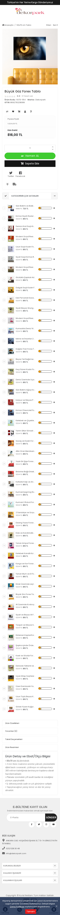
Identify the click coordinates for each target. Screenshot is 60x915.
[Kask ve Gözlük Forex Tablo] (11, 658)
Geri (49, 25)
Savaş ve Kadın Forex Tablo (26, 441)
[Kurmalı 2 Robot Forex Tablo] (11, 504)
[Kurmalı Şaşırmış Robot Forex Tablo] (11, 494)
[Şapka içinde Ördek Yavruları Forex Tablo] (11, 648)
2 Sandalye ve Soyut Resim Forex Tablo (26, 512)
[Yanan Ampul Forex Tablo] (11, 545)
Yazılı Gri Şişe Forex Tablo (26, 461)
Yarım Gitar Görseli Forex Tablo (26, 430)
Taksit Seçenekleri (13, 739)
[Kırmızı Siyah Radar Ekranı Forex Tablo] (11, 218)
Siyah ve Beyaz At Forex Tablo (26, 614)
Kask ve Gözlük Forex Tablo (26, 655)
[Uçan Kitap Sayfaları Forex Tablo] (11, 678)
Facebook (20, 176)
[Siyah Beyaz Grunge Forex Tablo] (11, 310)
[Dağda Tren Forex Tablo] (11, 351)
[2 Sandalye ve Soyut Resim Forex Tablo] (11, 515)
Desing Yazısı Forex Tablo (26, 522)
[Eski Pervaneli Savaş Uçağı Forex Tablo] (11, 300)
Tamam (31, 911)
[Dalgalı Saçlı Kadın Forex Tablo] (11, 290)
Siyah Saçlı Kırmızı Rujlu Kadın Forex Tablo (26, 257)
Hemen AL (32, 156)
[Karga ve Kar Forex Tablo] (11, 566)
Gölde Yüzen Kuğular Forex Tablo (26, 706)
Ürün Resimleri (12, 747)
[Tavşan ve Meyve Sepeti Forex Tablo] (11, 627)
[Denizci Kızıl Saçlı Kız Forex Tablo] (11, 228)
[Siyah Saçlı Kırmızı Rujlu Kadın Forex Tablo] (11, 259)
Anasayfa (8, 25)
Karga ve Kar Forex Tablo (26, 563)
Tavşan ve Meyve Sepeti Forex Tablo (26, 625)
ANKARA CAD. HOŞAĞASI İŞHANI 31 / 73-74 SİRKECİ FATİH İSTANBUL (29, 842)
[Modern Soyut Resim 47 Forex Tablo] (11, 239)
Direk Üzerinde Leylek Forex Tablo (26, 584)
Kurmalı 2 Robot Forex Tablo (26, 502)
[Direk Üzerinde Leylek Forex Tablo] (11, 586)
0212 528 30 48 (13, 848)
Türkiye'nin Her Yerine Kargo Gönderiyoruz (30, 2)
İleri (55, 25)
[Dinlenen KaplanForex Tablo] (11, 637)
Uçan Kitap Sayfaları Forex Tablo (26, 676)
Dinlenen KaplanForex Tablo (26, 635)
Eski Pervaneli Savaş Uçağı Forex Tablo (26, 297)
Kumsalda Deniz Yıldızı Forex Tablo (26, 328)
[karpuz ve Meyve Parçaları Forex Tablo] (11, 402)
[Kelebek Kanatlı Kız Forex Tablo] (11, 556)
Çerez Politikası (17, 906)
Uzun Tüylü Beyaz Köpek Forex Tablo (26, 696)
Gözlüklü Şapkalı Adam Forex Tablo (26, 277)
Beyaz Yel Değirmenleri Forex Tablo (26, 359)
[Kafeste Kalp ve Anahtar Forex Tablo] (11, 484)
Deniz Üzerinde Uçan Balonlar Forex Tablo (26, 379)
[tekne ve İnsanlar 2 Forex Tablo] (11, 341)
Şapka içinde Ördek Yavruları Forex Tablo (26, 645)
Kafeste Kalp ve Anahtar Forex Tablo (26, 481)
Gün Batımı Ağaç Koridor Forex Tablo (26, 389)
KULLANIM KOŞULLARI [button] (12, 880)
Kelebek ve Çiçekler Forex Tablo (26, 420)
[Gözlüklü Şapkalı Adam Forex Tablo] (11, 280)
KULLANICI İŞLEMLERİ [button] (12, 873)
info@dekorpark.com (16, 853)
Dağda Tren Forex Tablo (26, 349)
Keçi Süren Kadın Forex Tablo (26, 369)
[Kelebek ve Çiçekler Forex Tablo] (11, 423)
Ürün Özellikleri (12, 723)
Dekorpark (41, 99)
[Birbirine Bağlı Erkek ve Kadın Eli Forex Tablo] (11, 474)
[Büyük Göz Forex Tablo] (11, 596)
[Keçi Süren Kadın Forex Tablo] (11, 372)
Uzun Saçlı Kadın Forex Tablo (26, 246)
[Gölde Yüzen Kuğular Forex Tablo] (11, 709)
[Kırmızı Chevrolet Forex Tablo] (11, 412)
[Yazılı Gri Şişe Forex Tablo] (11, 464)
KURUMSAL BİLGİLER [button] (12, 865)
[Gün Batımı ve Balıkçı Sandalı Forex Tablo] (11, 208)
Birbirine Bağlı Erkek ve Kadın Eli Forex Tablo (26, 471)
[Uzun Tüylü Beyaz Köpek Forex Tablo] (11, 699)
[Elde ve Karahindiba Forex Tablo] (11, 535)
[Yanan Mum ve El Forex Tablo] (11, 576)
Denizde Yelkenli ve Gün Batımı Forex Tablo (26, 665)
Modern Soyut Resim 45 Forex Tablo (26, 318)
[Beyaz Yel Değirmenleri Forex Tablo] (11, 361)
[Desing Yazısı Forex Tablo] (11, 525)
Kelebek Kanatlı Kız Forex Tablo (26, 553)
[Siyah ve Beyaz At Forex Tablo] (11, 617)
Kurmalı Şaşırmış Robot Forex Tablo (26, 492)
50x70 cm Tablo (24, 25)
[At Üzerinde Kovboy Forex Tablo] (11, 607)
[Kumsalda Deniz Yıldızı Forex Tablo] (11, 331)
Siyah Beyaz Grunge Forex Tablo (26, 308)
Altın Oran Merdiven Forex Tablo (26, 451)
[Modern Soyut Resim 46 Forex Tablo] (11, 269)
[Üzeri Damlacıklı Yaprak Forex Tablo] (11, 688)
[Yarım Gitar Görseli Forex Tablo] (11, 433)
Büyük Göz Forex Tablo (26, 594)
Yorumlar (11, 731)
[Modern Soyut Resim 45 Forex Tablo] (11, 320)
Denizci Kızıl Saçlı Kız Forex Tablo (26, 226)
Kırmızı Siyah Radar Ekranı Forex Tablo (26, 216)
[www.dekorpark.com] (30, 11)
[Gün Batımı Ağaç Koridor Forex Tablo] (11, 392)
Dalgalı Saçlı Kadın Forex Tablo (26, 287)
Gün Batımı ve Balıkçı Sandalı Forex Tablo (26, 205)
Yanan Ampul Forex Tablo (26, 543)
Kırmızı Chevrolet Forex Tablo (26, 410)
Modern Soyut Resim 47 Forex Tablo (26, 236)
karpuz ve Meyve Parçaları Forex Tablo (26, 400)
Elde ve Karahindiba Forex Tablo (26, 533)
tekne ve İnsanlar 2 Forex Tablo (26, 338)
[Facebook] (32, 824)
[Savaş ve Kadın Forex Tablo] (11, 443)
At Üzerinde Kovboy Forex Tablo (26, 604)
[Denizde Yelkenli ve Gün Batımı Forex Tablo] (11, 668)
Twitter (11, 176)
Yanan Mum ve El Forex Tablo (26, 573)
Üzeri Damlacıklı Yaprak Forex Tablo (26, 686)
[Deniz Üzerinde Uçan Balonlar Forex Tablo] (11, 382)
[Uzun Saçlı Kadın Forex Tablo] (11, 249)
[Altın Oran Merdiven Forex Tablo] (11, 453)
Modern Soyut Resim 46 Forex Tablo (26, 267)
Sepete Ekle (32, 163)
